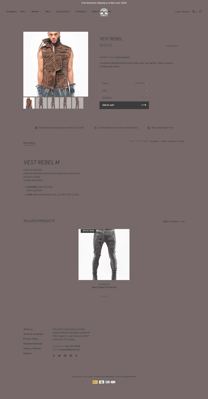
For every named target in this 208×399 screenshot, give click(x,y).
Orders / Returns (32, 348)
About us (28, 329)
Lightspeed (109, 377)
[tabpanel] (55, 64)
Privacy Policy (30, 339)
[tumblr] (76, 356)
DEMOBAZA (172, 46)
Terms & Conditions (33, 334)
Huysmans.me (130, 377)
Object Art (97, 11)
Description (29, 143)
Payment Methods (32, 343)
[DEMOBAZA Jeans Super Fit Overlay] (104, 254)
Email (181, 141)
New (22, 11)
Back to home (170, 221)
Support (27, 353)
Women (35, 11)
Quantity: (107, 97)
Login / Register (182, 12)
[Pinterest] (71, 356)
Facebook (154, 141)
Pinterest (173, 141)
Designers (11, 11)
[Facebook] (54, 356)
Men (48, 11)
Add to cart (108, 105)
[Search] (200, 12)
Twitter (163, 141)
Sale (108, 11)
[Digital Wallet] (110, 383)
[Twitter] (59, 356)
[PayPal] (95, 383)
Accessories (62, 11)
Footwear (80, 11)
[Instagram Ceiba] (65, 356)
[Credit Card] (102, 383)
